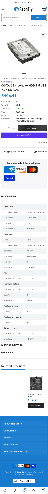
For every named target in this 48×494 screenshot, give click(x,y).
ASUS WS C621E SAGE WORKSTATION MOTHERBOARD (10, 395)
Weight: (4, 105)
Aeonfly (20, 472)
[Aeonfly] (23, 9)
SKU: (3, 112)
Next (44, 393)
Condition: (6, 102)
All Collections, (23, 119)
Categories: (6, 119)
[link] (4, 490)
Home (3, 26)
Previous (4, 393)
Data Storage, (36, 119)
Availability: (6, 108)
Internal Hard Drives (25, 121)
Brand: (4, 115)
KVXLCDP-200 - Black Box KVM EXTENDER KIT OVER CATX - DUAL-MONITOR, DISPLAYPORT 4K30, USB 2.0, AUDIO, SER (35, 395)
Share (44, 142)
